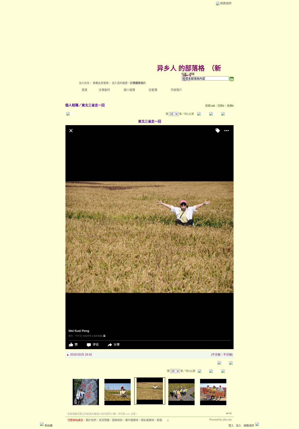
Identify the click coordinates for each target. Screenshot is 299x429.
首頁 (84, 89)
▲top (229, 413)
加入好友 (84, 83)
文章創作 (104, 89)
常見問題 (104, 420)
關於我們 (91, 420)
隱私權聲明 (147, 420)
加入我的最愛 (120, 83)
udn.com (227, 419)
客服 (159, 420)
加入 (238, 425)
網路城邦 (226, 3)
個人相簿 (129, 89)
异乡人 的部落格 (181, 68)
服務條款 (117, 420)
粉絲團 (49, 425)
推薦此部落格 (101, 83)
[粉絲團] (42, 424)
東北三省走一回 (93, 105)
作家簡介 (176, 89)
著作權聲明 (131, 420)
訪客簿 (153, 89)
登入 (231, 425)
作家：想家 (188, 74)
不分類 (216, 354)
